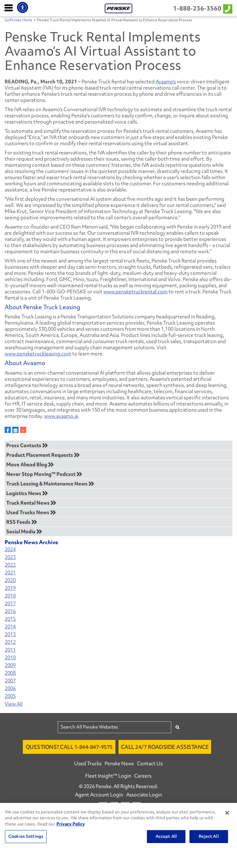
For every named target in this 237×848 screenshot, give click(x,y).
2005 (10, 696)
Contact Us (150, 763)
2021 (10, 572)
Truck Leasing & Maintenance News (47, 483)
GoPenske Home (18, 20)
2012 (10, 642)
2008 (10, 673)
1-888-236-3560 (197, 8)
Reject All (208, 836)
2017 (10, 603)
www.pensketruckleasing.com (38, 353)
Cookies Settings (25, 836)
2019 (10, 588)
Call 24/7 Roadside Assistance (165, 746)
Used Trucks (88, 763)
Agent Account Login (99, 794)
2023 (10, 557)
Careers (143, 775)
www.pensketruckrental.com (135, 291)
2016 (10, 611)
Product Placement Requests (40, 454)
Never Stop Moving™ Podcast (41, 474)
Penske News (119, 763)
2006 (10, 688)
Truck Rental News (28, 502)
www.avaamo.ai (61, 416)
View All (14, 704)
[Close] (227, 813)
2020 (10, 580)
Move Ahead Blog (27, 464)
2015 (10, 619)
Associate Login (144, 794)
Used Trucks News (28, 512)
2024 (10, 549)
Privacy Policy (70, 824)
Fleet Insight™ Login (108, 775)
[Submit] (177, 727)
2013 (10, 634)
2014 (10, 626)
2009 (10, 665)
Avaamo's (166, 81)
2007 (10, 681)
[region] (118, 825)
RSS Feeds (18, 521)
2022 (10, 565)
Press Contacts (24, 445)
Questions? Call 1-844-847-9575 (69, 746)
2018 (10, 596)
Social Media (21, 531)
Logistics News (24, 493)
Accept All (166, 836)
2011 (10, 650)
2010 (10, 657)
